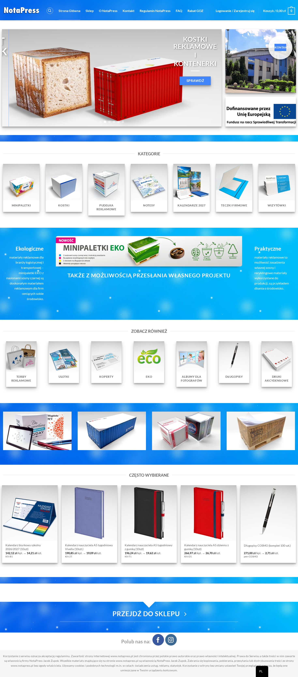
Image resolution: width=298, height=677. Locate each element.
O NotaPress (108, 11)
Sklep (90, 11)
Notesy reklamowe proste (215, 545)
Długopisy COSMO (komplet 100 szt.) (103, 545)
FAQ (179, 11)
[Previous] (11, 78)
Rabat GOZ (195, 11)
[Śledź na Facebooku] (158, 640)
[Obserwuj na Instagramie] (171, 640)
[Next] (212, 78)
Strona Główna (69, 11)
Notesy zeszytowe (270, 545)
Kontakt (128, 11)
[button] (50, 11)
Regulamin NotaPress (155, 11)
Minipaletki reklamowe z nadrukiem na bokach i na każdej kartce (161, 547)
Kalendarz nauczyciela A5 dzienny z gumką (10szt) (42, 547)
